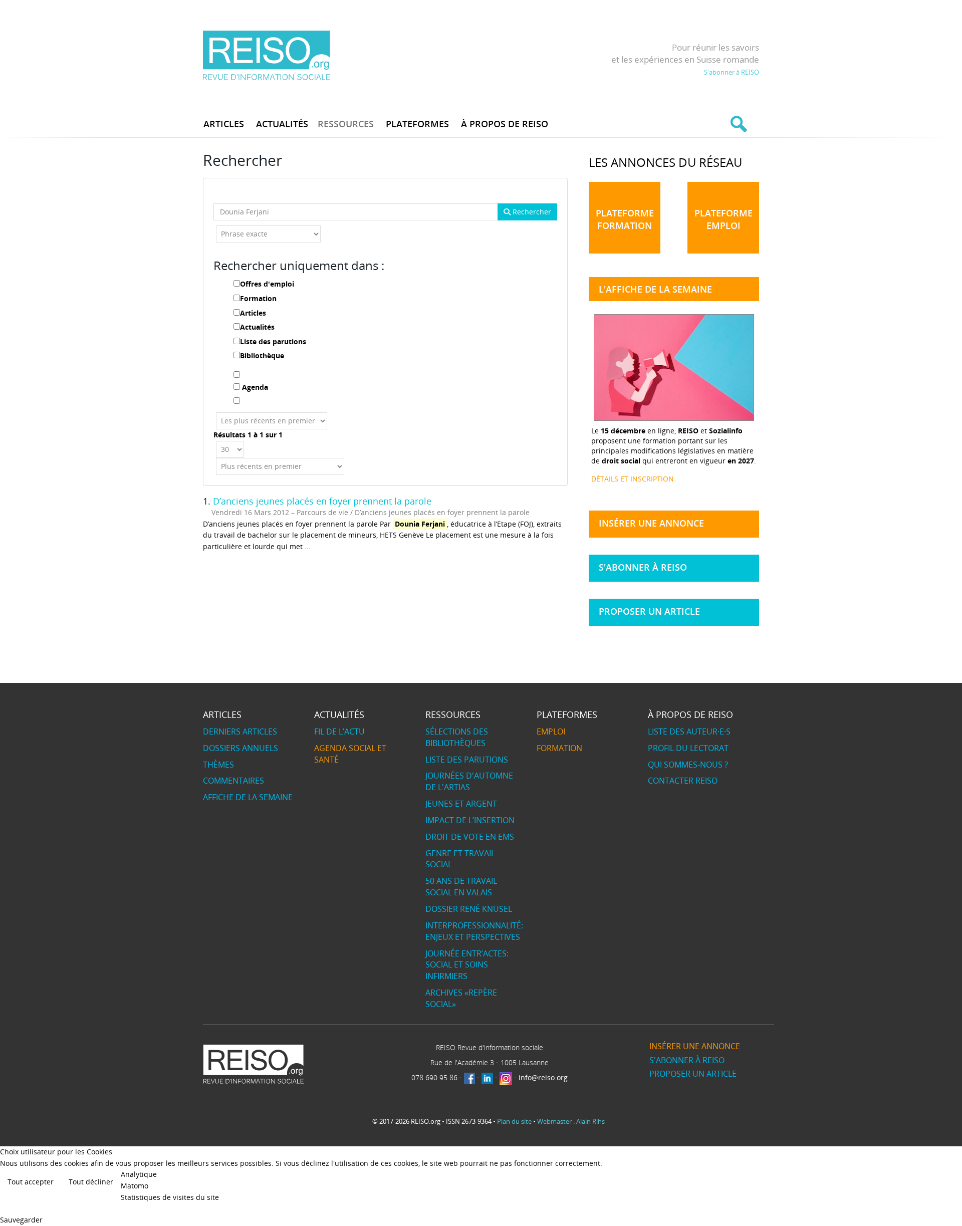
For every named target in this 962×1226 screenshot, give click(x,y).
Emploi (551, 731)
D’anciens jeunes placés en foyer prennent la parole (322, 501)
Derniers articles (240, 731)
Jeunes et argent (461, 803)
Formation (258, 298)
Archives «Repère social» (461, 998)
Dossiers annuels (240, 748)
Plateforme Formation (625, 219)
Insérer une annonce (651, 523)
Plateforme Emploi (723, 219)
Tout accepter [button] (31, 1181)
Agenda (255, 387)
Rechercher (531, 211)
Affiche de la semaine (248, 797)
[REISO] (266, 55)
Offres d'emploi (267, 284)
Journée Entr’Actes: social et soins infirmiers (467, 965)
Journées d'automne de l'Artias (469, 781)
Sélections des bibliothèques (456, 737)
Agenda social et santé (350, 754)
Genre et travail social (460, 859)
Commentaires (233, 780)
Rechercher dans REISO (737, 123)
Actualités (257, 327)
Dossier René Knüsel (468, 908)
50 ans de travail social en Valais (461, 886)
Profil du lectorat (688, 748)
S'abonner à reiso (643, 567)
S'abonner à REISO (731, 72)
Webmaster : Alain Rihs (571, 1121)
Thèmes (218, 764)
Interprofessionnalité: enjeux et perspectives (474, 931)
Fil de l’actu (339, 731)
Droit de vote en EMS (469, 836)
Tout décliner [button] (91, 1181)
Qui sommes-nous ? (688, 764)
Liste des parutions (273, 341)
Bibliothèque (262, 355)
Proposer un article (649, 611)
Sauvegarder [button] (21, 1219)
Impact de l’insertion (470, 820)
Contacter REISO (682, 780)
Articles (253, 313)
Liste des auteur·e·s (689, 731)
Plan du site (514, 1121)
